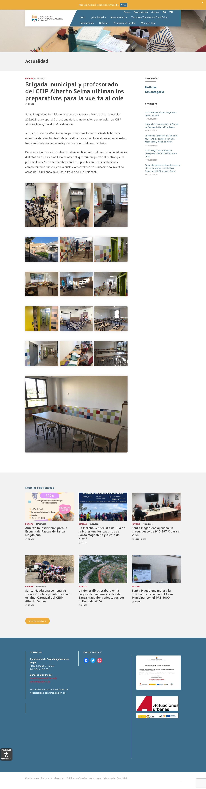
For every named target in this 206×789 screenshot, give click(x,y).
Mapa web (109, 778)
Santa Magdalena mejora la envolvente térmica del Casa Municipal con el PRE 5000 (152, 594)
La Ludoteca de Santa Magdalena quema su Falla (160, 114)
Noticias (29, 78)
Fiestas (127, 12)
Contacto (155, 12)
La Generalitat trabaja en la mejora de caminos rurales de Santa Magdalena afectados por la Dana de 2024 (101, 596)
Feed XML (122, 778)
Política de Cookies (76, 778)
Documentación (141, 12)
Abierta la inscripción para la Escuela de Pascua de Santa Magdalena (162, 125)
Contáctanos (32, 778)
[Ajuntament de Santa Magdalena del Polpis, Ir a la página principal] (47, 18)
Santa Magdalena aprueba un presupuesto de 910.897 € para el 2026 (161, 153)
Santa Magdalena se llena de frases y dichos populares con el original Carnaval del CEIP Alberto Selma (162, 168)
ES (164, 12)
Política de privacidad (52, 778)
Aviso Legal (95, 778)
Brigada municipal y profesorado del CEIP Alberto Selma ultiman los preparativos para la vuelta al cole (74, 91)
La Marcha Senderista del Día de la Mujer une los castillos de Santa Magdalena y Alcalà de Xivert (161, 138)
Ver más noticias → (37, 621)
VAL (171, 12)
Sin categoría (154, 92)
